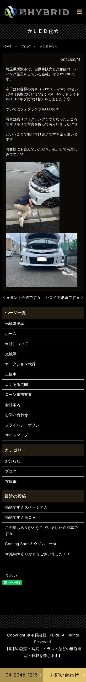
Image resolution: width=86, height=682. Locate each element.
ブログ (25, 46)
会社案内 (12, 404)
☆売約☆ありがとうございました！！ (37, 554)
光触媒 (10, 353)
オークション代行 (20, 364)
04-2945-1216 (21, 675)
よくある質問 (16, 384)
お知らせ (12, 461)
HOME (6, 46)
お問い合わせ (64, 675)
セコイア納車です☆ (62, 297)
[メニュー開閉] (79, 12)
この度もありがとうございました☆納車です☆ (41, 530)
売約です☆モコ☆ (20, 517)
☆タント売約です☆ (23, 297)
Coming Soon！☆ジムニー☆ (31, 543)
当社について (16, 343)
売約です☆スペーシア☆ (26, 507)
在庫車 (10, 481)
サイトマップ (16, 435)
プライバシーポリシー (24, 425)
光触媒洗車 (14, 323)
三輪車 (10, 374)
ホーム (10, 333)
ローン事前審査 (18, 394)
